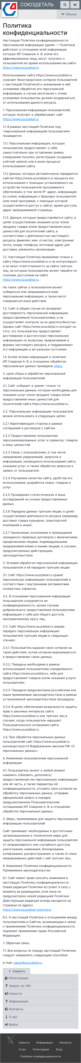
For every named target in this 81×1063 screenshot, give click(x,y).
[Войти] (74, 5)
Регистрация (41, 1049)
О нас (22, 1049)
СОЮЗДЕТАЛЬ (37, 4)
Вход (59, 1049)
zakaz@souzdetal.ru (27, 963)
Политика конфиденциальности (40, 1056)
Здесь (58, 366)
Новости (24, 1042)
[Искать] (65, 5)
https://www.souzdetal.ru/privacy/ (27, 910)
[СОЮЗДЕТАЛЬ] (9, 9)
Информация (44, 1042)
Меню (71, 14)
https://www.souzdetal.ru (21, 67)
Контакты (66, 1042)
